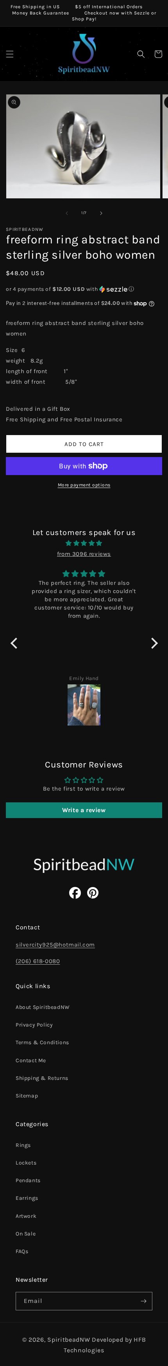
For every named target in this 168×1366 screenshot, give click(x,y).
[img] (84, 543)
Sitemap (27, 1095)
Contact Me (31, 1060)
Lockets (26, 1162)
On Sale (26, 1233)
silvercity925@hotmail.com (55, 944)
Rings (23, 1145)
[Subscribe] (143, 1301)
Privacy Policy (34, 1024)
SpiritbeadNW (68, 1339)
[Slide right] (101, 213)
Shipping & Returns (42, 1078)
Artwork (26, 1216)
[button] (9, 54)
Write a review (83, 810)
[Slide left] (66, 213)
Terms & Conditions (42, 1042)
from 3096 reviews (84, 553)
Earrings (27, 1198)
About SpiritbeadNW (43, 1007)
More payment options (84, 485)
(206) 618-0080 (38, 961)
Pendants (28, 1180)
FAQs (22, 1251)
